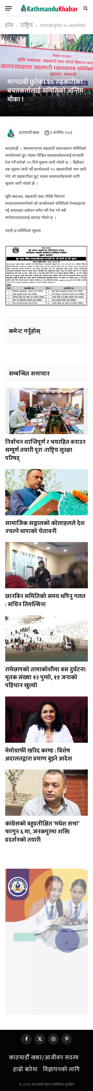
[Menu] (8, 8)
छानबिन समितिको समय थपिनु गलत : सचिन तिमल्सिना (45, 600)
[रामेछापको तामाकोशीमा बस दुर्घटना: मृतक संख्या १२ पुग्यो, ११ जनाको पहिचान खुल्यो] (46, 638)
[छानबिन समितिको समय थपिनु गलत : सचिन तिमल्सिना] (46, 565)
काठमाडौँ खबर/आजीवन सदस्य (44, 1057)
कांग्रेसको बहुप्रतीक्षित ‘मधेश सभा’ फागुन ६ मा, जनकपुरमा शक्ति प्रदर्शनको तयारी (42, 832)
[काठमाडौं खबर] (49, 8)
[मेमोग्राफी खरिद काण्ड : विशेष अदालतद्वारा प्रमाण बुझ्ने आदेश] (46, 719)
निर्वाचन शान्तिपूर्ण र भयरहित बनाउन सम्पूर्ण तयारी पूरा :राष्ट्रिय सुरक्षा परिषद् (45, 450)
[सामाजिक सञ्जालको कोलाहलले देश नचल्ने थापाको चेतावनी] (46, 492)
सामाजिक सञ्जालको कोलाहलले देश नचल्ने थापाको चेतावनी (45, 527)
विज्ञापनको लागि (61, 1069)
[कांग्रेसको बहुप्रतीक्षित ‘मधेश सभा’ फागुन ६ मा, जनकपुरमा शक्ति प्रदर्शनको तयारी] (46, 792)
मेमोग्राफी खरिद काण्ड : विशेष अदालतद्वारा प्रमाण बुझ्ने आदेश (38, 755)
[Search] (85, 8)
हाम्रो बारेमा (25, 1069)
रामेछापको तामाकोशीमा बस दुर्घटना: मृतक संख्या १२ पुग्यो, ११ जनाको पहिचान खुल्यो (45, 678)
